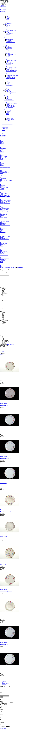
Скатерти (7, 32)
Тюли (7, 26)
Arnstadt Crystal (4, 303)
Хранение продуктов (7, 116)
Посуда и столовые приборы (5, 267)
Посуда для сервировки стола (11, 54)
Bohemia (3, 307)
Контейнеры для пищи (10, 119)
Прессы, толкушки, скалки (10, 106)
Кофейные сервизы (9, 39)
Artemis (3, 334)
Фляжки (7, 114)
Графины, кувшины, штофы (11, 72)
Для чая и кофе (6, 37)
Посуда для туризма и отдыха (9, 109)
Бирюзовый (3, 314)
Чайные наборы (9, 40)
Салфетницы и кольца (10, 57)
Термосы (7, 113)
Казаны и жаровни (9, 85)
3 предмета (3, 324)
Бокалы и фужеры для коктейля (11, 70)
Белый (3, 313)
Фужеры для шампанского (6, 126)
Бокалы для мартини (9, 68)
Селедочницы (8, 58)
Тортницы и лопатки (9, 63)
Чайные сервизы (9, 38)
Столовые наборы (9, 62)
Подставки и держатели (10, 105)
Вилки (7, 96)
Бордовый (3, 315)
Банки (7, 117)
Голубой (3, 316)
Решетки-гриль (8, 111)
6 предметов (4, 326)
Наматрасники (8, 21)
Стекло (3, 290)
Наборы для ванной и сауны (11, 30)
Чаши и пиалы (8, 64)
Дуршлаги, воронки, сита (10, 102)
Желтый (3, 317)
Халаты (7, 29)
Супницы (7, 61)
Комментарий (2, 719)
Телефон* (2, 709)
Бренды (3, 130)
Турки (7, 45)
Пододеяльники (9, 23)
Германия (3, 297)
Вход (5, 135)
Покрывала (8, 17)
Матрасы (7, 22)
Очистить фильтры (10, 344)
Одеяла (7, 19)
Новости (3, 682)
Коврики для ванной (9, 28)
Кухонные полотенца (9, 33)
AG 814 (3, 338)
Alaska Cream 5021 (5, 332)
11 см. (3, 279)
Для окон (5, 24)
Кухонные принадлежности (9, 100)
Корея (3, 300)
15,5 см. (3, 285)
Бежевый (3, 312)
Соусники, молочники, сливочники (12, 59)
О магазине (4, 132)
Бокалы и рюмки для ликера (11, 71)
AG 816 (3, 339)
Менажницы (8, 53)
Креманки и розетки (9, 52)
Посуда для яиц (8, 55)
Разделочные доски (9, 107)
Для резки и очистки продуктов (11, 101)
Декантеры (8, 76)
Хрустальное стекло (5, 293)
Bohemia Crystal (4, 308)
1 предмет (3, 321)
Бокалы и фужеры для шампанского (12, 66)
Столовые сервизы (9, 47)
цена (3, 350)
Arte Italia (3, 304)
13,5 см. (3, 281)
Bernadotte (3, 306)
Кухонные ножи (7, 90)
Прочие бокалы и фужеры (10, 77)
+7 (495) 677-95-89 (3, 5)
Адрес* (1, 711)
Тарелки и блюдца (9, 48)
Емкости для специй (9, 118)
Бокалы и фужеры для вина (10, 65)
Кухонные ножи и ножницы (11, 92)
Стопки (7, 112)
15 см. (3, 284)
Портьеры (8, 25)
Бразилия (3, 296)
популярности (4, 348)
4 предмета (3, 325)
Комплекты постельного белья (11, 15)
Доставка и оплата (5, 133)
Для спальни (6, 14)
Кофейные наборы (9, 41)
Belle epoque (4, 343)
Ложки (7, 97)
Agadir (3, 331)
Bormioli (3, 309)
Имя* (1, 707)
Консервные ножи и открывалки (11, 103)
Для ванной (6, 27)
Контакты (4, 684)
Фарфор (3, 291)
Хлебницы (8, 120)
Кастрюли (8, 80)
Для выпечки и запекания (10, 88)
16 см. (3, 286)
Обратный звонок (3, 6)
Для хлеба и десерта (9, 51)
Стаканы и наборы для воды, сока (12, 75)
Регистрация (2, 135)
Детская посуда (6, 94)
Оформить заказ (3, 728)
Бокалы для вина (5, 125)
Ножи (7, 98)
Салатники (8, 56)
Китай (3, 299)
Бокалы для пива (9, 69)
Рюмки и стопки (9, 73)
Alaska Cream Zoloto (5, 333)
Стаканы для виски (9, 74)
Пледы (7, 16)
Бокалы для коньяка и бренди (11, 67)
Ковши (7, 84)
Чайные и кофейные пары (10, 42)
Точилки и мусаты (9, 93)
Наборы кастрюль (9, 81)
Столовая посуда (7, 46)
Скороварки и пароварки (10, 87)
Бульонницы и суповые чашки (11, 60)
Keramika (3, 289)
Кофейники (8, 44)
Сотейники (8, 83)
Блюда (7, 49)
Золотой (3, 319)
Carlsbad (3, 310)
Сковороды (8, 82)
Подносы (7, 104)
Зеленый (3, 318)
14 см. (3, 282)
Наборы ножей (8, 91)
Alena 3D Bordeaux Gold (6, 340)
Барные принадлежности (10, 78)
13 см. (3, 280)
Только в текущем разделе (6, 4)
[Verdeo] (4, 2)
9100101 (3, 337)
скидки (3, 349)
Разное (7, 108)
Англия (3, 295)
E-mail (1, 693)
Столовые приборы (7, 95)
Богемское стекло (4, 288)
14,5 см (3, 283)
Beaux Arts (3, 342)
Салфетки (8, 34)
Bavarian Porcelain (4, 305)
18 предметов (4, 322)
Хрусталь (3, 292)
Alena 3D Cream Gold (5, 341)
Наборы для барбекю (9, 110)
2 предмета (3, 323)
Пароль (1, 701)
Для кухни (6, 31)
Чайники (7, 89)
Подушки (7, 18)
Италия (3, 298)
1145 (2, 336)
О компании (4, 681)
